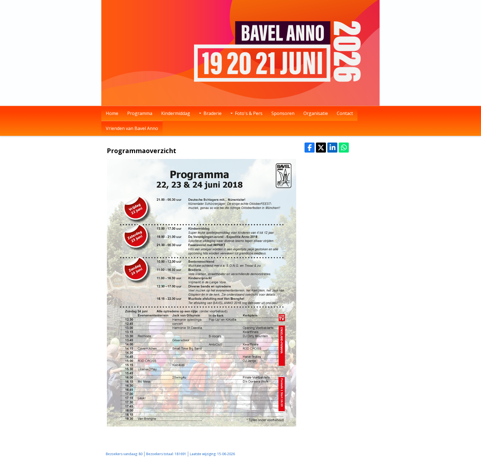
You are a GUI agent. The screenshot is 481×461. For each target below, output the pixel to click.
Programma (139, 113)
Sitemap (333, 454)
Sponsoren (283, 113)
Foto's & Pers (248, 113)
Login (348, 454)
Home (112, 113)
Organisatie (315, 113)
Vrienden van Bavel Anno (132, 128)
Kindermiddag (175, 113)
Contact (345, 113)
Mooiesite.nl (365, 454)
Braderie (212, 113)
